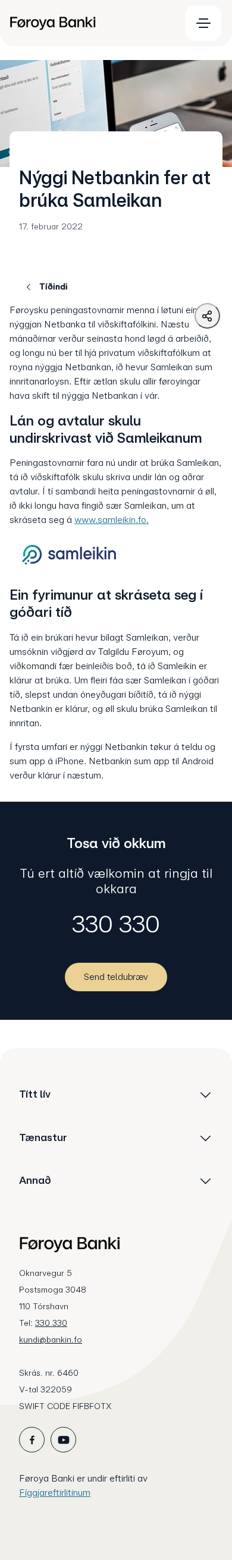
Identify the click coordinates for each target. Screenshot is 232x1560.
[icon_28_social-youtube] (63, 1439)
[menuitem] (90, 23)
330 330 (116, 924)
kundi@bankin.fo (50, 1339)
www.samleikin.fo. (111, 519)
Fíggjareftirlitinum (54, 1492)
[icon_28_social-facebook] (32, 1439)
